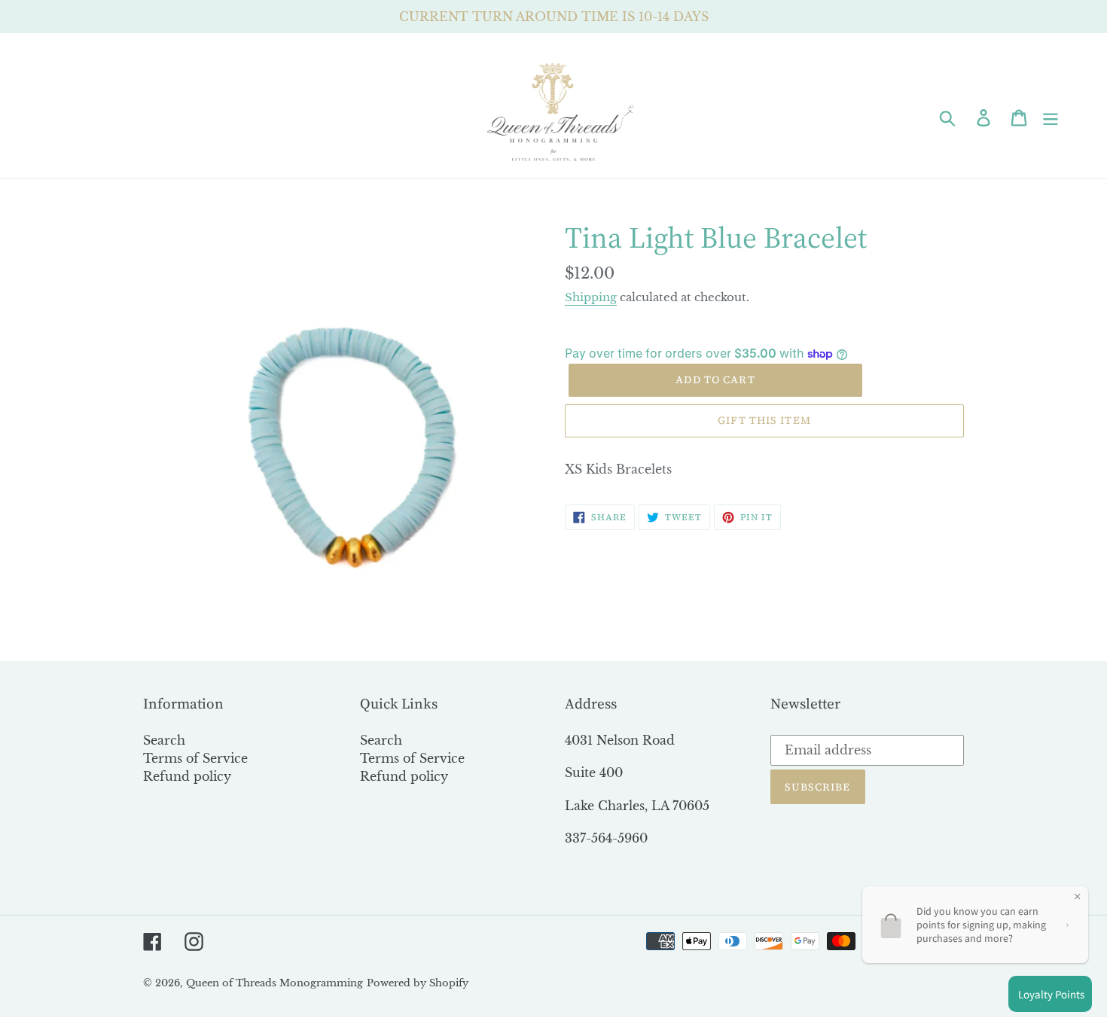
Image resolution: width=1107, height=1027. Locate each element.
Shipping (591, 297)
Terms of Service (195, 758)
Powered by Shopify (417, 983)
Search (164, 740)
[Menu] (1052, 117)
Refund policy (187, 776)
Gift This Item (764, 420)
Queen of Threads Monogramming (274, 983)
